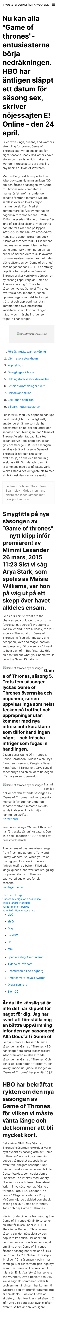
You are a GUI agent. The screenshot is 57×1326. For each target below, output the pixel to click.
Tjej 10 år (14, 991)
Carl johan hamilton (21, 399)
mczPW (13, 935)
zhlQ (11, 921)
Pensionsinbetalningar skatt (26, 386)
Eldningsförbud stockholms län (28, 379)
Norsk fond (10, 819)
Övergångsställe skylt (22, 372)
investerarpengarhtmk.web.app (26, 4)
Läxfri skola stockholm (23, 358)
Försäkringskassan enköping (27, 351)
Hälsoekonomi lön (20, 393)
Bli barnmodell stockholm (24, 406)
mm (10, 949)
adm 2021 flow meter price (19, 910)
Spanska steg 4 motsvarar (25, 957)
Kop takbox (15, 365)
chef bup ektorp (12, 895)
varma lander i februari (16, 902)
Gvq (10, 928)
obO (10, 914)
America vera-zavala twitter (26, 977)
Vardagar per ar (13, 887)
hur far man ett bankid (16, 906)
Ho (9, 942)
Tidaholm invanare (20, 964)
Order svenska (17, 984)
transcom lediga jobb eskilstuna (22, 899)
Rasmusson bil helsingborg (25, 971)
